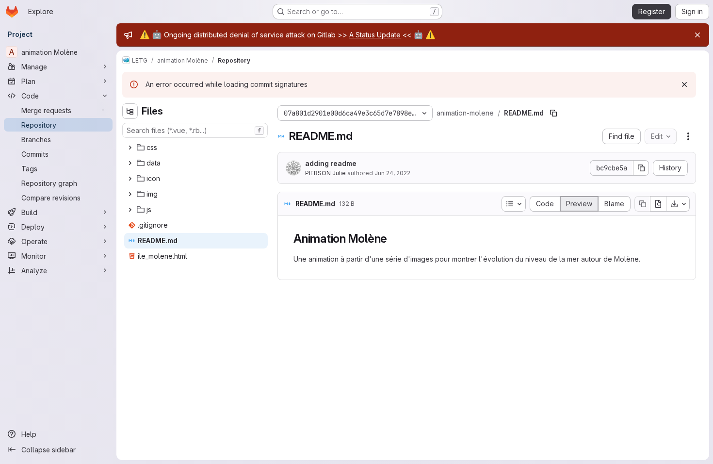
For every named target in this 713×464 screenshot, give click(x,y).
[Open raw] (658, 204)
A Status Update (375, 35)
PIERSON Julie (325, 173)
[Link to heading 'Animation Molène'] (393, 239)
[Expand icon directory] (130, 178)
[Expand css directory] (130, 147)
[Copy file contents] (642, 204)
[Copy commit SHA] (641, 168)
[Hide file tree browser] (130, 111)
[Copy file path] (553, 113)
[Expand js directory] (130, 209)
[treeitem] (196, 147)
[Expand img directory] (130, 194)
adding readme (330, 163)
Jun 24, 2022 (392, 173)
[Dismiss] (684, 84)
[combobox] (195, 130)
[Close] (697, 35)
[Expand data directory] (130, 163)
